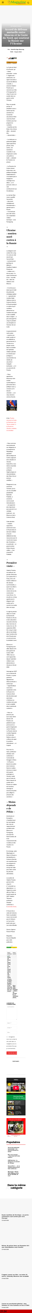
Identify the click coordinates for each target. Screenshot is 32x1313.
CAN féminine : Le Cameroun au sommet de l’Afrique (14, 1161)
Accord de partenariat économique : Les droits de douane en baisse (13, 1149)
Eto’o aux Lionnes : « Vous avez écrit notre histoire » (14, 1156)
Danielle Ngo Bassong (17, 49)
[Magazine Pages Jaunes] (16, 2)
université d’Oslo (11, 906)
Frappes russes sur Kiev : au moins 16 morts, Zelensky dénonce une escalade (15, 1275)
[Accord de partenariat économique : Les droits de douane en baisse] (23, 1149)
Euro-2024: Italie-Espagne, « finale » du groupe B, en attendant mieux (15, 991)
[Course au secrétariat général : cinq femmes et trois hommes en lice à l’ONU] (16, 1291)
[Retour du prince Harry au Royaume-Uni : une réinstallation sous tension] (16, 1233)
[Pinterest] (18, 1065)
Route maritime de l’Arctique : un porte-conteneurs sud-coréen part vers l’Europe (15, 1216)
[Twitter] (14, 1065)
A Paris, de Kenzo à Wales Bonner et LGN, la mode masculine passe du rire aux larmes (10, 985)
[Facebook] (10, 1065)
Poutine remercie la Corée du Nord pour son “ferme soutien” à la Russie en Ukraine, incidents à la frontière (11, 424)
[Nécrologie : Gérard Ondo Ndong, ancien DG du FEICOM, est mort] (23, 1173)
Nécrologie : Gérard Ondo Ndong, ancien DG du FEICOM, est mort (13, 1173)
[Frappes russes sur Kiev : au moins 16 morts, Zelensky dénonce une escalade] (16, 1262)
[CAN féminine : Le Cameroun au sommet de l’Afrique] (23, 1161)
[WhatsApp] (22, 1065)
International (16, 26)
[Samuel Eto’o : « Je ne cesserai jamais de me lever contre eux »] (23, 1167)
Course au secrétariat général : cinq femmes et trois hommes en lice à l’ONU (15, 1304)
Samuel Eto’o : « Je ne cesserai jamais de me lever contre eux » (14, 1167)
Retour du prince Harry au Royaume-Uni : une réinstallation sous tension (16, 1246)
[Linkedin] (16, 1069)
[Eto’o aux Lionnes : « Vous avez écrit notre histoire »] (23, 1156)
